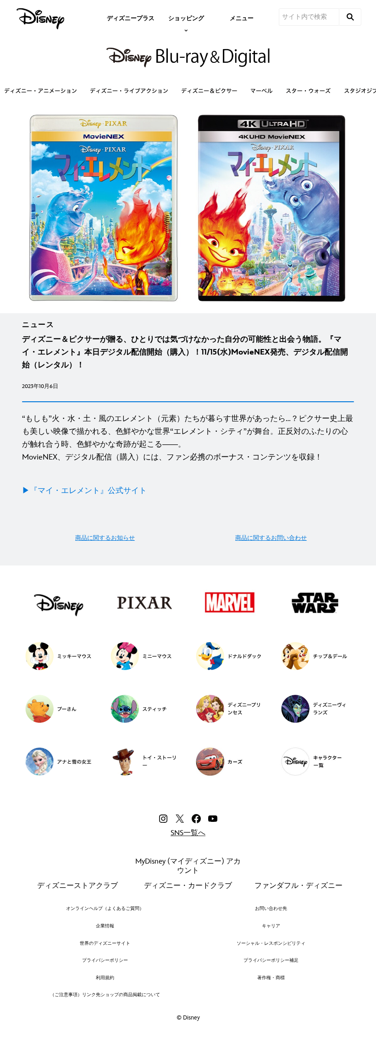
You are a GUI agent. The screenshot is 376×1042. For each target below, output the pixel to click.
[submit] (350, 17)
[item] (186, 17)
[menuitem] (131, 17)
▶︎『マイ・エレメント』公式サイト (84, 490)
